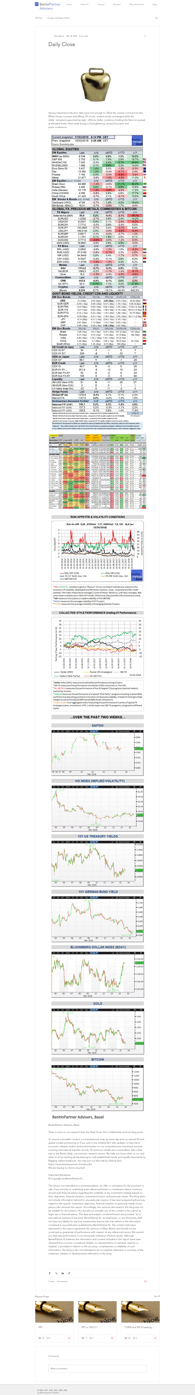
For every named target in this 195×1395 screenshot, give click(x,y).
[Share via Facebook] (49, 1273)
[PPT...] (54, 1312)
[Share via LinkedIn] (62, 1273)
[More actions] (145, 36)
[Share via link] (69, 1273)
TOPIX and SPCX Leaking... (139, 1327)
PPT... (41, 1327)
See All (157, 1296)
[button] (36, 4)
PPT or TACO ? (89, 1327)
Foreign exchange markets (58, 18)
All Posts (38, 18)
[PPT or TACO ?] (97, 1312)
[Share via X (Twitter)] (56, 1273)
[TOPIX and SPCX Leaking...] (140, 1312)
